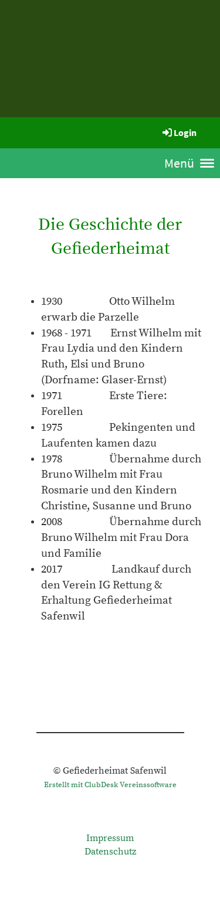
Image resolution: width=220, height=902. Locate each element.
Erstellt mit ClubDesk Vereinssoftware (110, 784)
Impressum (110, 838)
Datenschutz (110, 851)
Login (185, 132)
